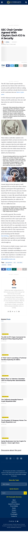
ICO (15, 262)
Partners (14, 512)
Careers (14, 510)
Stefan (7, 42)
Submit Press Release (14, 504)
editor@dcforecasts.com (8, 259)
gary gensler (9, 262)
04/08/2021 (14, 42)
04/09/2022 (4, 361)
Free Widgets (14, 514)
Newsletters (13, 527)
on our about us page (20, 474)
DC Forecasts (9, 524)
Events (14, 508)
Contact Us (14, 516)
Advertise (14, 502)
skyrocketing (4, 236)
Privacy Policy (10, 525)
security (4, 264)
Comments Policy (21, 525)
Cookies (15, 525)
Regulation (5, 334)
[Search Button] (25, 493)
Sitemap (8, 527)
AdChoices (19, 527)
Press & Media (14, 506)
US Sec (9, 264)
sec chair (19, 262)
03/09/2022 (4, 424)
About (14, 500)
